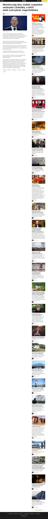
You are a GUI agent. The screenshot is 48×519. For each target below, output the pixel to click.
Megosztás (24, 13)
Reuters (18, 67)
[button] (4, 70)
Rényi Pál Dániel (6, 13)
